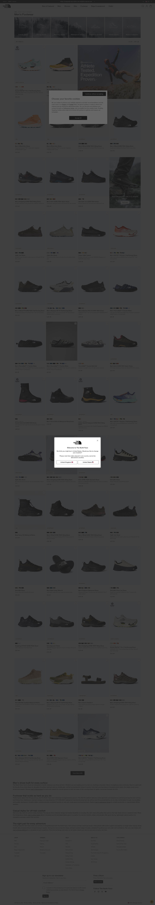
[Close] (97, 440)
